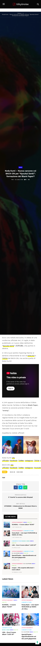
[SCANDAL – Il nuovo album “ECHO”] (7, 525)
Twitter (21, 461)
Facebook (13, 461)
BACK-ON (12, 472)
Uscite (29, 522)
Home (19, 13)
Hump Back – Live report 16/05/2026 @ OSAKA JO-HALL (30, 607)
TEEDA (5, 358)
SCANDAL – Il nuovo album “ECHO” (23, 524)
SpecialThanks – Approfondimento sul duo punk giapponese (29, 637)
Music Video (26, 541)
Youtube (37, 468)
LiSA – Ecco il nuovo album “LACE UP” (24, 545)
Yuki (12, 179)
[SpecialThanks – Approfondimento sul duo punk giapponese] (7, 554)
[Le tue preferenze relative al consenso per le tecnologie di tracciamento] (37, 642)
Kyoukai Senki (8, 346)
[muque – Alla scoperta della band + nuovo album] (7, 566)
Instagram (29, 461)
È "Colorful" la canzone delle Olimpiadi (20, 497)
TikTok (36, 461)
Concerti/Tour (29, 530)
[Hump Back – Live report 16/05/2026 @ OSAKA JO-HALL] (7, 533)
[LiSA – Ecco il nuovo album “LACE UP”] (7, 543)
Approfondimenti (17, 522)
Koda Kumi (20, 472)
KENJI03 (31, 356)
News (20, 167)
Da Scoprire (16, 553)
